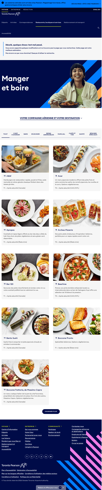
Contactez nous (78, 424)
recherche (49, 53)
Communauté (54, 424)
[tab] (5, 134)
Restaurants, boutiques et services (48, 22)
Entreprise (16, 9)
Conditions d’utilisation (10, 475)
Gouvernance (30, 436)
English (95, 9)
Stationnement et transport (74, 22)
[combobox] (50, 118)
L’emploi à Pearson (32, 445)
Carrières (28, 442)
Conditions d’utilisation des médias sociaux (41, 471)
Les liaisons (6, 436)
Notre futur (29, 430)
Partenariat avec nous (33, 433)
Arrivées (13, 22)
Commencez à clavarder (86, 4)
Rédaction (28, 9)
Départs (5, 22)
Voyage (5, 9)
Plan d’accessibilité (9, 468)
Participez (52, 427)
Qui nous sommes (31, 427)
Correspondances (26, 22)
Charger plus (50, 409)
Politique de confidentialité (30, 475)
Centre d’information (10, 427)
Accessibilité (6, 33)
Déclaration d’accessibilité (27, 468)
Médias (27, 439)
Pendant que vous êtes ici (11, 439)
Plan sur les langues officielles (13, 471)
